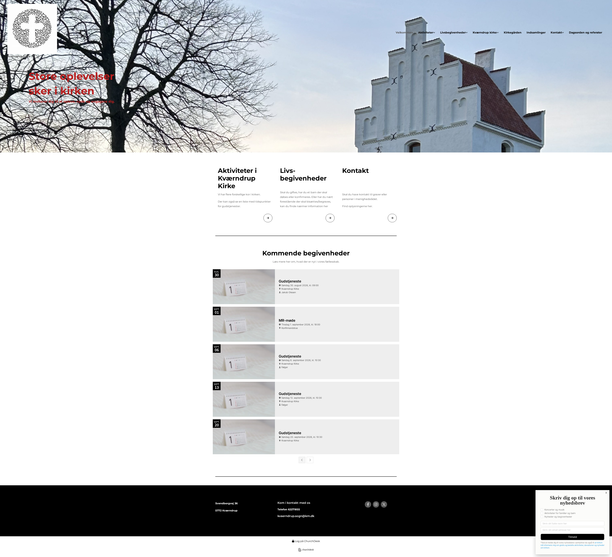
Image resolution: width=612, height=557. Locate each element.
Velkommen (404, 32)
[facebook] (368, 504)
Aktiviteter (425, 32)
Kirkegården (512, 32)
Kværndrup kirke (485, 32)
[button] (267, 218)
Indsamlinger (536, 32)
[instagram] (376, 504)
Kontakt (556, 32)
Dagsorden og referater (585, 32)
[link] (427, 33)
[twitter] (384, 504)
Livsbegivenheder (453, 32)
